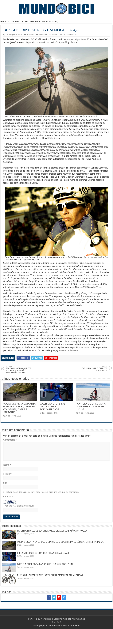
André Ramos (78, 619)
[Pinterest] (59, 597)
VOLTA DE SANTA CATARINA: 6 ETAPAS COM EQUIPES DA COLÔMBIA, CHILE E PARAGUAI (19, 408)
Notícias (15, 21)
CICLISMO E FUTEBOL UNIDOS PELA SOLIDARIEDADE (52, 406)
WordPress (46, 619)
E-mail (7, 474)
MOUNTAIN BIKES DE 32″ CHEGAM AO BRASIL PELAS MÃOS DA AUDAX (52, 530)
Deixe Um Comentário (48, 35)
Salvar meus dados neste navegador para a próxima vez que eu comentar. (42, 492)
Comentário (10, 439)
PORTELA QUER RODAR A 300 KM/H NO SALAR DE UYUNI (90, 406)
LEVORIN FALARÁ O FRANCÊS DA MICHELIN (94, 368)
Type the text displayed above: (18, 505)
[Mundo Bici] (56, 8)
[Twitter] (54, 597)
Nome (7, 465)
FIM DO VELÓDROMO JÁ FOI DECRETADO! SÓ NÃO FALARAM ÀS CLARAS (18, 369)
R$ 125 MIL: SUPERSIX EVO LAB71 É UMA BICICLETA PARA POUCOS (50, 575)
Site (5, 483)
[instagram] (64, 597)
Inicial (6, 21)
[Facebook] (49, 597)
